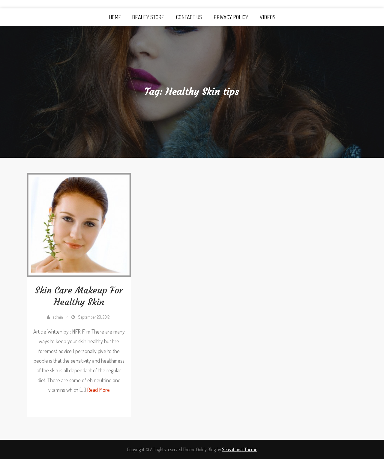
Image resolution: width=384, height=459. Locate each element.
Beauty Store (148, 17)
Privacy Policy (231, 17)
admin (58, 317)
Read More (98, 389)
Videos (267, 17)
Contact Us (189, 17)
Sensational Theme (239, 449)
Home (115, 17)
